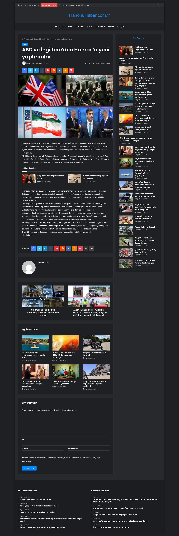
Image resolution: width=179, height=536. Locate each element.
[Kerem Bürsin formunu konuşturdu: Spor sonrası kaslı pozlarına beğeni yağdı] (126, 81)
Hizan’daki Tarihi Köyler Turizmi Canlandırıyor (145, 261)
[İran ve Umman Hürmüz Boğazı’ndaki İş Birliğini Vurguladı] (35, 371)
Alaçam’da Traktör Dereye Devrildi (95, 354)
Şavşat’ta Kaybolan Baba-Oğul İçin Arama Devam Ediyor (145, 240)
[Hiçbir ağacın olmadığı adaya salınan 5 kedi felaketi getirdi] (126, 107)
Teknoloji (100, 27)
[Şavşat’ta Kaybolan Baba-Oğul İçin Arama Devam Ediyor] (126, 241)
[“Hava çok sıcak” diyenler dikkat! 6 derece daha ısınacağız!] (65, 342)
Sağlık (89, 27)
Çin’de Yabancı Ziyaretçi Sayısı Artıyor (145, 250)
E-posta (25, 449)
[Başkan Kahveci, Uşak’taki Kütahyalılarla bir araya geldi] (126, 207)
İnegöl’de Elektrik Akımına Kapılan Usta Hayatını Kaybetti (94, 383)
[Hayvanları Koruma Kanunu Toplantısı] (126, 219)
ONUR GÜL (30, 63)
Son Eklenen (138, 38)
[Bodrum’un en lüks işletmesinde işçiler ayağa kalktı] (35, 342)
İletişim (120, 27)
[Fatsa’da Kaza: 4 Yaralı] (126, 230)
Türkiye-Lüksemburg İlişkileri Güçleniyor (74, 5)
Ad (23, 439)
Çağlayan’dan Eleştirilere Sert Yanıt (144, 48)
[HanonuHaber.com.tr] (89, 15)
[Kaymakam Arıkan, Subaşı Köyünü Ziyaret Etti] (65, 371)
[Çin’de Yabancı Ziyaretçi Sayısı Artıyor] (126, 252)
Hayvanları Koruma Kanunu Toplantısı (143, 217)
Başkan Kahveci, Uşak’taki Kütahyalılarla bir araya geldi (145, 207)
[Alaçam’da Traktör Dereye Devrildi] (96, 342)
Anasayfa (59, 27)
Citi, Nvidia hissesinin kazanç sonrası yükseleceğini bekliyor (135, 139)
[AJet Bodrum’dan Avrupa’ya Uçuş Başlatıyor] (126, 173)
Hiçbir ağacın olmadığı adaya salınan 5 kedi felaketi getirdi (145, 106)
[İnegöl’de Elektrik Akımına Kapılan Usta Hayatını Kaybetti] (96, 371)
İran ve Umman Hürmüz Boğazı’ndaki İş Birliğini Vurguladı (32, 383)
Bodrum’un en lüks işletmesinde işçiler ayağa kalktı (33, 355)
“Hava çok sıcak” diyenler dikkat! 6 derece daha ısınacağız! (63, 355)
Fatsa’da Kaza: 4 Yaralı (145, 227)
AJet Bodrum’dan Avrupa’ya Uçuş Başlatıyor (142, 173)
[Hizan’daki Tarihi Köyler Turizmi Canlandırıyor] (126, 263)
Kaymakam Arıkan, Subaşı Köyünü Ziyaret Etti (64, 382)
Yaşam (111, 27)
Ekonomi (79, 27)
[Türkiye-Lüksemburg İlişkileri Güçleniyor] (74, 178)
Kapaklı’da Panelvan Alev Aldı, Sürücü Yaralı (145, 195)
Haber (69, 27)
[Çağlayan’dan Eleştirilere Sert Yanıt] (29, 178)
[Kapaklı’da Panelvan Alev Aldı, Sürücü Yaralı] (126, 197)
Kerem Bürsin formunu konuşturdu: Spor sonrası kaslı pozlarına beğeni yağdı (145, 82)
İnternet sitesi (73, 449)
